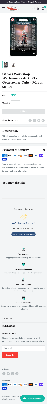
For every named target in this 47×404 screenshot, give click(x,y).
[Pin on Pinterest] (34, 120)
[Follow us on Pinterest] (16, 373)
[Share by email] (43, 120)
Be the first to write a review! (23, 234)
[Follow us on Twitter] (8, 373)
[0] (42, 8)
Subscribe (10, 355)
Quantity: (6, 103)
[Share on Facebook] (30, 120)
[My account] (38, 8)
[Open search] (34, 8)
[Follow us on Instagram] (12, 373)
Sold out (23, 111)
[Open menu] (3, 8)
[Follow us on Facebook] (3, 373)
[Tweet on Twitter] (38, 120)
